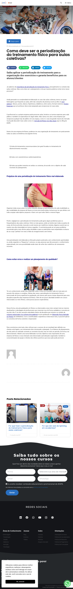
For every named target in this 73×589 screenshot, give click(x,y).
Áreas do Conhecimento (12, 531)
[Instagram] (46, 517)
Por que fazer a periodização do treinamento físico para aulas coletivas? (21, 428)
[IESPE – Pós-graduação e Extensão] (7, 2)
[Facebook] (27, 517)
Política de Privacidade (41, 487)
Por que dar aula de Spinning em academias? (54, 427)
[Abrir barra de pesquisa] (61, 2)
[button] (12, 67)
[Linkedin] (20, 517)
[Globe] (52, 517)
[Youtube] (39, 517)
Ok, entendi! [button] (20, 581)
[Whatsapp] (33, 517)
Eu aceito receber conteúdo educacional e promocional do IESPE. (35, 484)
